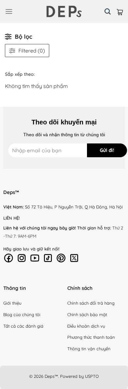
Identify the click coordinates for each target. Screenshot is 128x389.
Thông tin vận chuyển (89, 348)
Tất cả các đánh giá (23, 326)
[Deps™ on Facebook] (8, 257)
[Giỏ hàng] (120, 11)
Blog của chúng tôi (21, 314)
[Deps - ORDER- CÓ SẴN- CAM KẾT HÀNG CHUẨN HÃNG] (64, 11)
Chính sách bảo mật (87, 314)
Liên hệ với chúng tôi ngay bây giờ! (39, 227)
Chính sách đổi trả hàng (91, 303)
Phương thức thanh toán (91, 337)
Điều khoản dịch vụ (86, 326)
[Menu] (9, 11)
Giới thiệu (12, 303)
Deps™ (51, 376)
